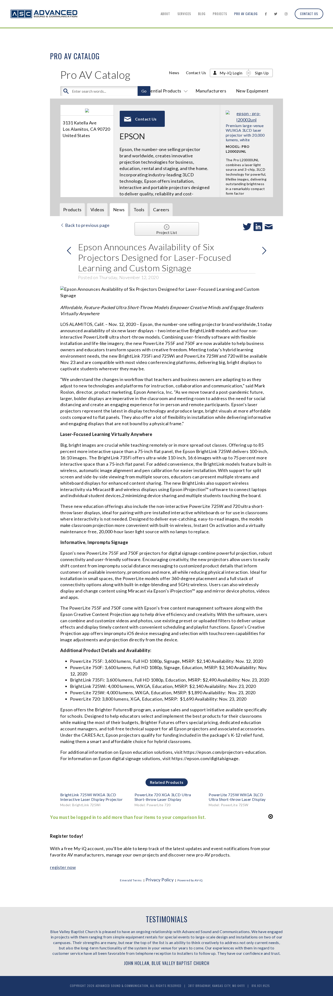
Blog (202, 13)
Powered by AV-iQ (190, 880)
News (174, 72)
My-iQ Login (231, 72)
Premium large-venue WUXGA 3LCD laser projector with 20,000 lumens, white (245, 132)
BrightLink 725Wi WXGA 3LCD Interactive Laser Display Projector (91, 797)
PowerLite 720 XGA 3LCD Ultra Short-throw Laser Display (163, 797)
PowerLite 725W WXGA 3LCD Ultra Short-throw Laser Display (237, 797)
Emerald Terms (131, 880)
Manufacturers (211, 90)
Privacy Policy (160, 879)
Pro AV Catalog (246, 13)
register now (63, 867)
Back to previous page (86, 225)
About (165, 13)
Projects (220, 13)
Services (184, 13)
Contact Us (309, 13)
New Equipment (252, 90)
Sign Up (262, 72)
